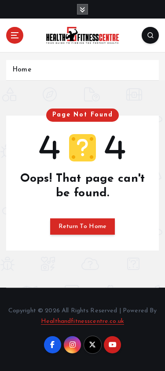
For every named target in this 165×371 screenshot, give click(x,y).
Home (21, 70)
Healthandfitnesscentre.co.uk (82, 321)
